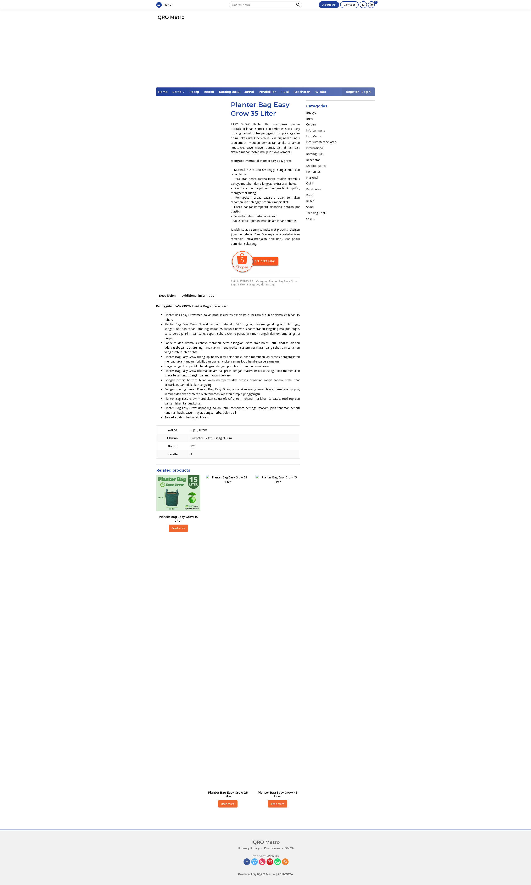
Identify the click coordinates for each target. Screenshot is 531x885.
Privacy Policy (249, 848)
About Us (329, 4)
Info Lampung (315, 130)
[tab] (167, 296)
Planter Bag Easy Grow (283, 281)
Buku (309, 118)
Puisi (285, 92)
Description (167, 295)
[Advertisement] (265, 56)
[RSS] (285, 862)
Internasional (315, 148)
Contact (349, 4)
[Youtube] (270, 862)
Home (162, 92)
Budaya (311, 113)
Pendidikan (267, 92)
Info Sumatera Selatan (321, 142)
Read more (178, 528)
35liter (242, 284)
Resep (194, 92)
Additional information (199, 295)
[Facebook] (247, 862)
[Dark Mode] (363, 4)
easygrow (253, 284)
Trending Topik (316, 213)
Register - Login (358, 92)
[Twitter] (254, 862)
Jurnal (249, 92)
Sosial (310, 207)
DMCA (289, 848)
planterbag (267, 284)
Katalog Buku (229, 92)
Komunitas (313, 172)
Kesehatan (302, 92)
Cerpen (311, 125)
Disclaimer (272, 848)
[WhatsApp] (277, 862)
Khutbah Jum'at (316, 166)
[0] (371, 4)
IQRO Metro (170, 17)
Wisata (320, 92)
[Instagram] (262, 862)
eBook (209, 92)
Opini (309, 183)
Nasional (312, 177)
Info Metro (313, 136)
